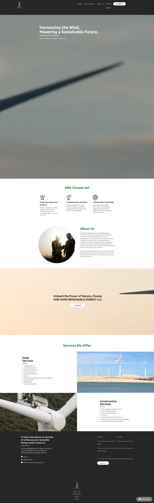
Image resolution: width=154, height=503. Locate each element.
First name (100, 437)
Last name (119, 437)
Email (98, 444)
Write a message (102, 451)
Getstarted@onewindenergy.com (33, 463)
